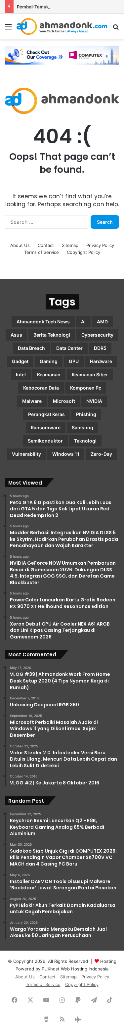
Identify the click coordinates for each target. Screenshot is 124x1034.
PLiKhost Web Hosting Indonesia (74, 968)
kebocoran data (41, 388)
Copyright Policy (83, 252)
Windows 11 (65, 454)
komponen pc (85, 388)
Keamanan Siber (90, 374)
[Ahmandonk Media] (62, 26)
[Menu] (8, 29)
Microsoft (64, 401)
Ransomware (46, 427)
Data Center (69, 348)
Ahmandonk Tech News (43, 321)
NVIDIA (94, 401)
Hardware (101, 361)
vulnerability (26, 454)
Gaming (49, 361)
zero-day (101, 454)
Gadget (20, 361)
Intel (21, 374)
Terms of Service (41, 252)
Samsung (82, 427)
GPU (74, 361)
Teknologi (85, 441)
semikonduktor (45, 441)
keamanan (49, 374)
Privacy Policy (100, 245)
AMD (102, 321)
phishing (86, 414)
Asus (16, 335)
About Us (20, 245)
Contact (46, 245)
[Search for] (115, 29)
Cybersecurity (97, 335)
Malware (32, 401)
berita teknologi (51, 335)
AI (83, 321)
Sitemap (70, 245)
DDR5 (100, 348)
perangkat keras (46, 414)
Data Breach (31, 348)
